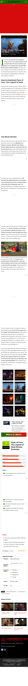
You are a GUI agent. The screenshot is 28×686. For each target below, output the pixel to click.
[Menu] (1, 2)
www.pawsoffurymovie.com (17, 564)
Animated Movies (21, 591)
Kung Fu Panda (16, 98)
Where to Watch (13, 434)
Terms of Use (5, 663)
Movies (7, 37)
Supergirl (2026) (5, 613)
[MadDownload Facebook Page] (2, 650)
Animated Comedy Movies (11, 591)
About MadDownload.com (9, 664)
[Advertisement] (14, 19)
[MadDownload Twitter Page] (5, 650)
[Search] (25, 2)
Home (3, 37)
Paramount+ (22, 90)
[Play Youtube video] (14, 249)
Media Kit (19, 663)
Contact (18, 664)
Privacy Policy (12, 663)
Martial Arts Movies (6, 593)
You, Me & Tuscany (6, 628)
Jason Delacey (5, 54)
